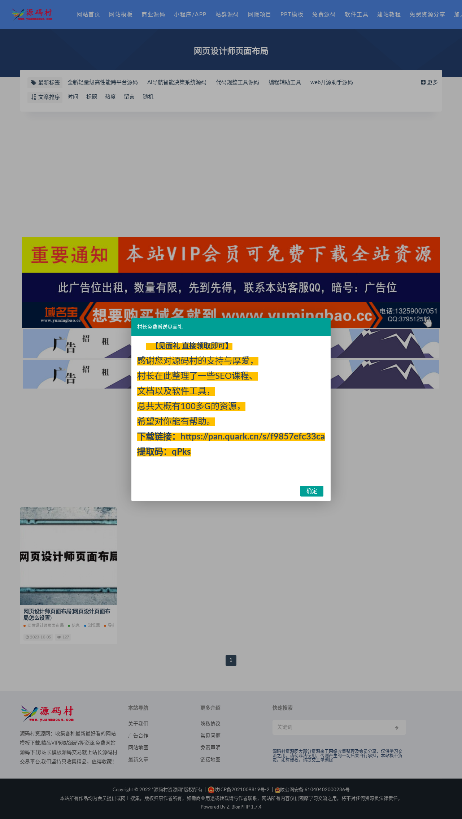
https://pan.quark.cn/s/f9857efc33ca (252, 437)
